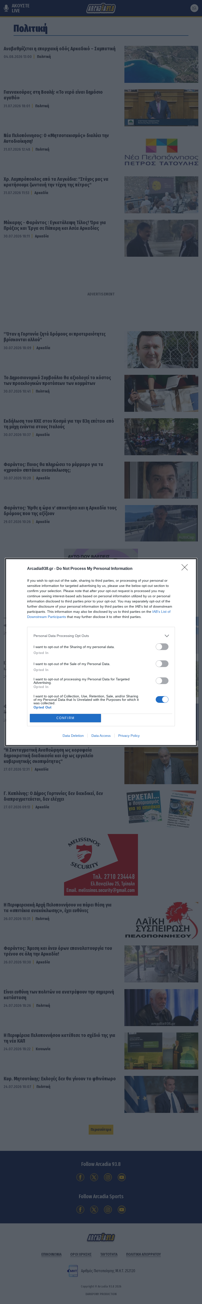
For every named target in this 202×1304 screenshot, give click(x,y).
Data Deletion (73, 736)
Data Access (101, 736)
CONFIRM (65, 718)
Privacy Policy (129, 736)
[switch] (162, 646)
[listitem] (101, 635)
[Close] (186, 569)
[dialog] (101, 652)
